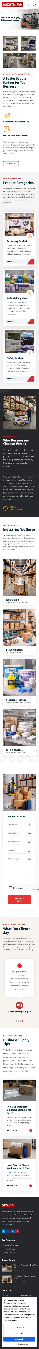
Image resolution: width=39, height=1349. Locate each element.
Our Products (26, 1296)
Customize (19, 1327)
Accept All (19, 1339)
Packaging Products (17, 241)
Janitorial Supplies (17, 298)
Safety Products (15, 358)
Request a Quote (19, 899)
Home (5, 1296)
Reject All (19, 1333)
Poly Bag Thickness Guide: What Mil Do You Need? (19, 1110)
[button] (16, 1021)
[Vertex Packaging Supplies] (12, 4)
